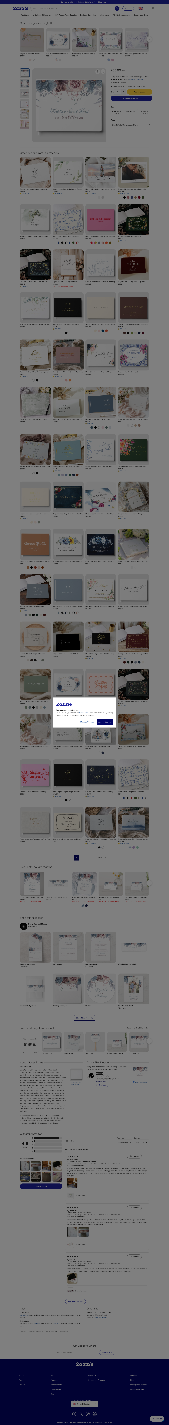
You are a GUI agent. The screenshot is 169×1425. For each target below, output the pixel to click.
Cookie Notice (84, 713)
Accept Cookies (104, 722)
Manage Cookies (87, 722)
